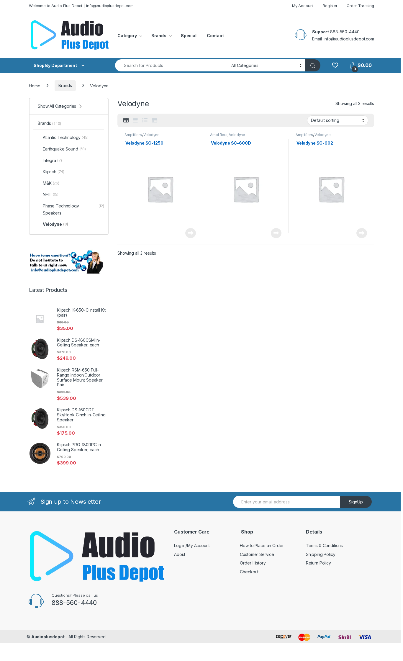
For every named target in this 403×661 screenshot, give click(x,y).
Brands (158, 35)
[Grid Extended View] (135, 120)
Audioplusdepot (48, 636)
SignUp (356, 501)
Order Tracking (360, 5)
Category (127, 35)
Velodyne (151, 134)
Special (188, 35)
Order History (253, 562)
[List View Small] (154, 120)
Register (330, 5)
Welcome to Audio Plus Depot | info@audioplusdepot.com (81, 5)
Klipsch (53, 171)
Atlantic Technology (66, 137)
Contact (215, 35)
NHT (50, 194)
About (179, 554)
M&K (51, 183)
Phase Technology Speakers (73, 209)
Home (34, 85)
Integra (52, 160)
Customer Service (257, 554)
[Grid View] (126, 120)
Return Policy (318, 562)
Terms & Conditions (324, 545)
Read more (190, 233)
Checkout (249, 571)
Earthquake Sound (64, 148)
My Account (303, 5)
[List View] (145, 120)
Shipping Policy (320, 554)
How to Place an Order (262, 545)
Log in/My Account (192, 545)
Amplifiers (133, 134)
